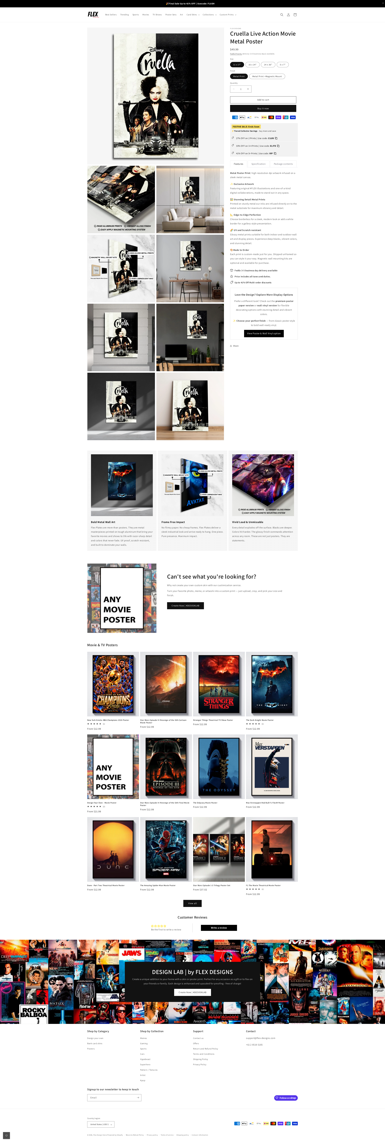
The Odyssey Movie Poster (205, 803)
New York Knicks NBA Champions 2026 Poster (108, 720)
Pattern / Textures (149, 1069)
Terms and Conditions (203, 1054)
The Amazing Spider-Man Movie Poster (158, 885)
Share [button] (236, 345)
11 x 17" (237, 64)
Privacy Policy (199, 1064)
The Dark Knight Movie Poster (260, 720)
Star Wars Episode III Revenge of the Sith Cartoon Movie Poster (163, 721)
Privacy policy (152, 1135)
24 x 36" (268, 64)
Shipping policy (182, 1135)
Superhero (145, 1064)
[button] (193, 14)
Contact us (198, 1038)
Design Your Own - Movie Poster (102, 803)
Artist (143, 1075)
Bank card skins (94, 1043)
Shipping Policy (200, 1059)
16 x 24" (253, 64)
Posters (91, 1048)
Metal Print (239, 76)
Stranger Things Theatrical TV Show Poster (213, 720)
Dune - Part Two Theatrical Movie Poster (106, 885)
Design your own (95, 1038)
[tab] (238, 163)
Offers (196, 1043)
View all (192, 903)
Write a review (219, 927)
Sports (143, 1048)
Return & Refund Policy (135, 1135)
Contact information (200, 1135)
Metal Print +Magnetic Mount (267, 76)
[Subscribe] (138, 1097)
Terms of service (167, 1135)
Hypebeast (145, 1059)
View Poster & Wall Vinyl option (264, 333)
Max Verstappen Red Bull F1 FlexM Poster (265, 803)
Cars (142, 1054)
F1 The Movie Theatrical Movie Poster (263, 885)
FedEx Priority (236, 54)
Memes (143, 1038)
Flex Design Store (100, 1135)
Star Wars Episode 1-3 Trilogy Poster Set (211, 885)
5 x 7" (283, 64)
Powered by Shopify (115, 1135)
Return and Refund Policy (205, 1048)
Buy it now (263, 108)
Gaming (144, 1043)
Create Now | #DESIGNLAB (185, 605)
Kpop (142, 1080)
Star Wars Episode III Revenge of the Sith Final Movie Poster (164, 804)
